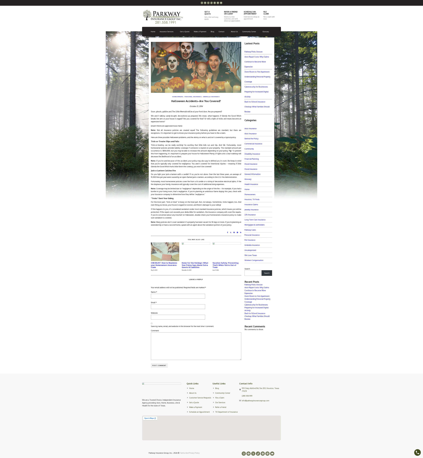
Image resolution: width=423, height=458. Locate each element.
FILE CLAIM (266, 13)
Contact (221, 32)
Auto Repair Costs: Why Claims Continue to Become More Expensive (257, 62)
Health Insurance (251, 184)
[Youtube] (221, 3)
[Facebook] (205, 3)
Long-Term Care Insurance (255, 220)
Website (154, 313)
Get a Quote (184, 32)
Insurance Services (166, 32)
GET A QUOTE (207, 13)
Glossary (266, 32)
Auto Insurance (251, 128)
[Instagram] (202, 3)
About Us (234, 32)
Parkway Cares (250, 230)
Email (154, 302)
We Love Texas (251, 255)
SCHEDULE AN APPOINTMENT (250, 13)
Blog (212, 32)
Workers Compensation (254, 260)
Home (153, 32)
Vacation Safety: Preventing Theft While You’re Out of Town (225, 265)
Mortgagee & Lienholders (255, 225)
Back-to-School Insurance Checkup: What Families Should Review (257, 107)
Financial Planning (252, 159)
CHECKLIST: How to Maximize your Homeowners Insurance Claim (164, 265)
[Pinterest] (214, 3)
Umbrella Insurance (211, 96)
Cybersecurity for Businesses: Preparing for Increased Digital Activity (256, 92)
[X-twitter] (208, 3)
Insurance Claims (251, 204)
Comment (155, 331)
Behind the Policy (251, 139)
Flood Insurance (251, 164)
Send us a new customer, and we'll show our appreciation (232, 19)
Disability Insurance (252, 154)
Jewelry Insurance (251, 210)
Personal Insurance (193, 96)
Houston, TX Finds (252, 199)
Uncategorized (250, 250)
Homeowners (177, 96)
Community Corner (249, 32)
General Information (253, 174)
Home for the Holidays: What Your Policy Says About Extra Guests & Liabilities (195, 265)
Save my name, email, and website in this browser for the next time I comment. (182, 326)
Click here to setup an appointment (251, 18)
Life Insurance (250, 215)
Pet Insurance (250, 240)
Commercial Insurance (253, 144)
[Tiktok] (211, 3)
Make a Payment (200, 32)
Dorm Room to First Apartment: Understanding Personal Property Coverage (257, 77)
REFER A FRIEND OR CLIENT (231, 13)
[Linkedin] (218, 3)
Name (154, 292)
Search (247, 269)
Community (249, 149)
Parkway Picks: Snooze (254, 52)
